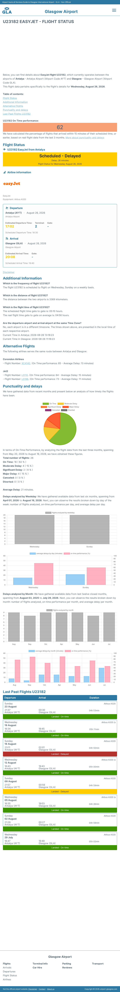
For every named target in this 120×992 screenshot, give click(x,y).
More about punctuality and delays (85, 137)
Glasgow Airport (61, 11)
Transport (97, 963)
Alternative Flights (13, 105)
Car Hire (37, 967)
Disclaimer (32, 989)
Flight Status (10, 98)
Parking (66, 963)
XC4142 (26, 363)
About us (50, 989)
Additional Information (15, 102)
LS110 (25, 375)
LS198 (25, 379)
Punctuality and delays (15, 109)
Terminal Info (40, 963)
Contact (42, 989)
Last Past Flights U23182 (17, 113)
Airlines (7, 979)
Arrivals (7, 967)
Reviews (67, 967)
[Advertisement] (60, 49)
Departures (9, 971)
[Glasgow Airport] (7, 10)
